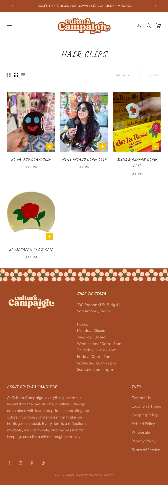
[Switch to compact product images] (23, 75)
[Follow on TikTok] (43, 463)
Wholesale (140, 432)
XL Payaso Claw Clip (31, 159)
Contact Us (141, 397)
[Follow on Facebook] (9, 463)
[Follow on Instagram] (20, 463)
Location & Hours (146, 406)
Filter (154, 75)
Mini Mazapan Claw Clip (137, 162)
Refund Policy (143, 423)
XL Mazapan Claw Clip (31, 249)
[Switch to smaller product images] (16, 75)
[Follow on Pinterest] (32, 463)
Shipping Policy (144, 414)
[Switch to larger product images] (8, 75)
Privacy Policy (143, 440)
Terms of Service (145, 449)
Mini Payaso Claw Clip (84, 159)
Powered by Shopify (101, 475)
